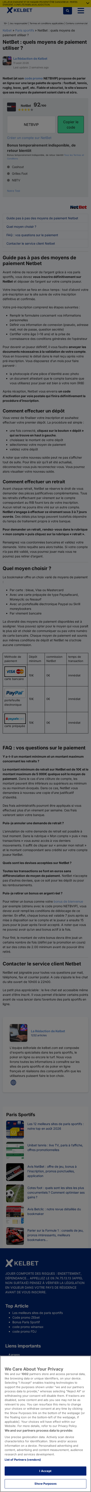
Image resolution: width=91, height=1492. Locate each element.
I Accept (45, 1471)
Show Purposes (45, 1483)
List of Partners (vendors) (23, 1459)
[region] (45, 1424)
